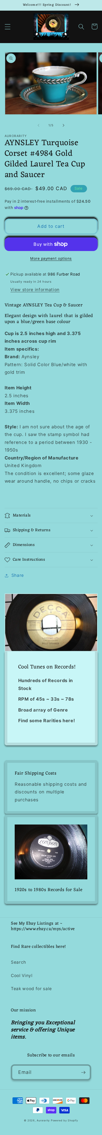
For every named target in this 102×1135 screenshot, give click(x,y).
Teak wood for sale (31, 988)
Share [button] (17, 575)
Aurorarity (43, 1120)
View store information (35, 289)
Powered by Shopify (64, 1120)
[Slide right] (64, 125)
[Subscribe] (83, 1072)
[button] (7, 26)
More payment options (51, 258)
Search (18, 962)
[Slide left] (38, 125)
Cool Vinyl (22, 975)
